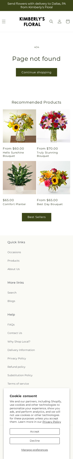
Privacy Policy (51, 421)
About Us (13, 269)
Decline (35, 440)
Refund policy (16, 367)
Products (13, 260)
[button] (51, 21)
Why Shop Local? (18, 341)
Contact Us (14, 333)
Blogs (11, 301)
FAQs (11, 324)
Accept (34, 431)
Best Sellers (37, 217)
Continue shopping (36, 72)
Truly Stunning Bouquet (47, 154)
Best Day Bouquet (50, 204)
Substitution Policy (20, 375)
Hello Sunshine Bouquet (13, 154)
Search (11, 292)
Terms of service (18, 383)
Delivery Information (21, 350)
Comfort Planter (14, 204)
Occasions (14, 252)
